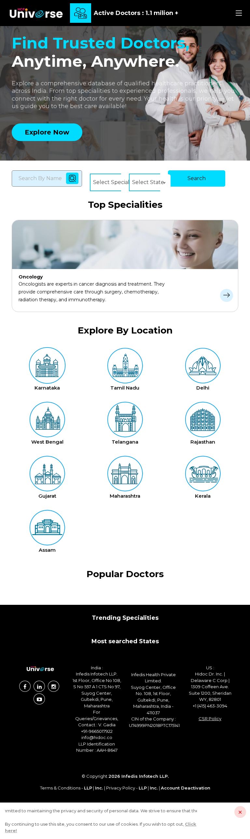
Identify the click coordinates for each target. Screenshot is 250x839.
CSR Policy (210, 718)
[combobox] (116, 182)
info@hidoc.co (96, 737)
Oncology (31, 277)
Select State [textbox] (148, 182)
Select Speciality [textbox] (114, 182)
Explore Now (47, 132)
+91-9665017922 (97, 731)
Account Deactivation (185, 787)
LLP (88, 787)
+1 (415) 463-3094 (210, 705)
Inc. (99, 787)
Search (197, 178)
